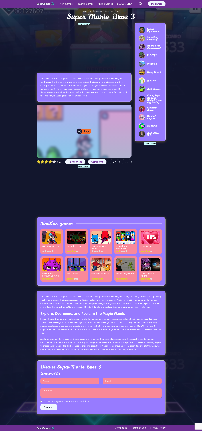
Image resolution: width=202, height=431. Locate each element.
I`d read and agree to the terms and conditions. (67, 401)
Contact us (121, 427)
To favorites (75, 161)
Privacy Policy (157, 427)
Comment (48, 407)
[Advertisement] (84, 46)
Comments (97, 161)
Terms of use (138, 427)
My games (156, 3)
